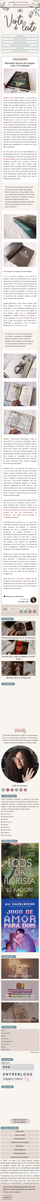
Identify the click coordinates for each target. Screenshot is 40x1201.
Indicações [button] (20, 48)
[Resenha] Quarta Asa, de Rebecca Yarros (20, 1020)
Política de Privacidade (20, 1142)
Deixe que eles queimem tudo (20, 976)
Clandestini (4, 1038)
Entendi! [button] (7, 1197)
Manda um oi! (20, 1139)
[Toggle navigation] (20, 10)
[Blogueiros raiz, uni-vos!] (5, 1062)
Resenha (28, 609)
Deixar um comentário (15, 596)
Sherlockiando (20, 39)
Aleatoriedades (20, 42)
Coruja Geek (5, 1044)
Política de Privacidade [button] (11, 1192)
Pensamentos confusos (20, 45)
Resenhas (20, 36)
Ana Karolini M (5, 1033)
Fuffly (3, 1030)
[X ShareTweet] (21, 611)
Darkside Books (15, 609)
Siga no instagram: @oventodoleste (20, 1121)
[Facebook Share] (25, 611)
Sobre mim (20, 1131)
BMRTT (3, 1036)
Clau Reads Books (7, 1041)
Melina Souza (5, 1050)
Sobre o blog (20, 1135)
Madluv (3, 1047)
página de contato (29, 1173)
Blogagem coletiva (20, 51)
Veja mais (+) (34, 1052)
